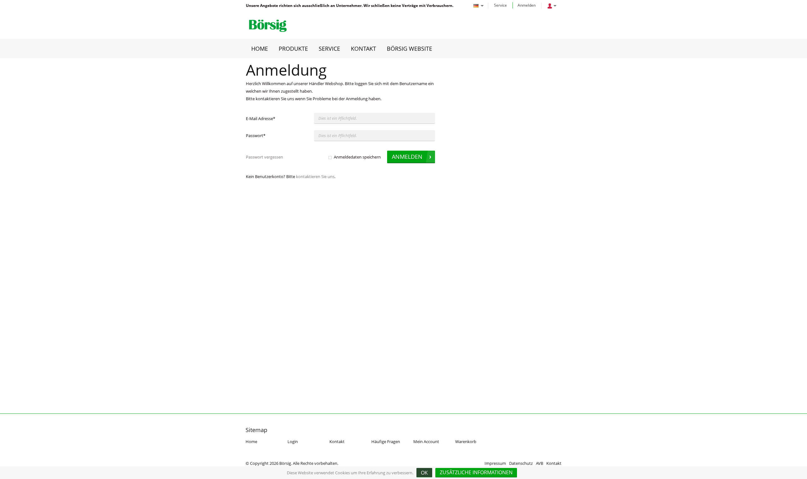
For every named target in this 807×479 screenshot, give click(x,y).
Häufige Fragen (385, 441)
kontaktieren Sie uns (315, 176)
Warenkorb (465, 441)
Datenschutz (521, 463)
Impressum (495, 463)
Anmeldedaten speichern (357, 157)
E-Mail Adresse (260, 118)
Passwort (255, 135)
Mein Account (426, 441)
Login (292, 441)
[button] (476, 472)
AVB (539, 463)
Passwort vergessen (264, 157)
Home (251, 441)
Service (500, 5)
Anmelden (527, 5)
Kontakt (337, 441)
